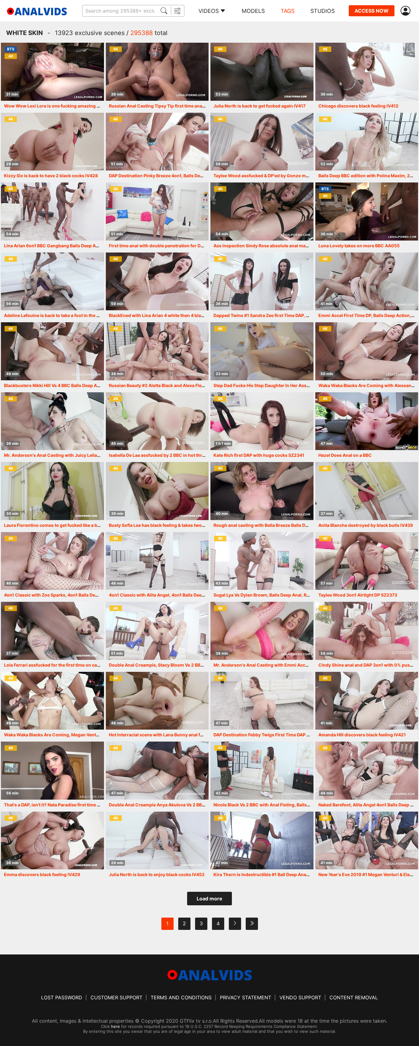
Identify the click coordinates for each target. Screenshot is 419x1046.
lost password (61, 997)
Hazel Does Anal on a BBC (345, 455)
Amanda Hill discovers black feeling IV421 (362, 734)
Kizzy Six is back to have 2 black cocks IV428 (51, 175)
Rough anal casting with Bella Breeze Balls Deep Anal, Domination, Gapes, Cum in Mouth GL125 (312, 525)
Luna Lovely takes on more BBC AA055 (359, 245)
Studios (322, 11)
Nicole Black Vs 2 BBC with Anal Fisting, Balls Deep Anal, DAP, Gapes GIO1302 (294, 804)
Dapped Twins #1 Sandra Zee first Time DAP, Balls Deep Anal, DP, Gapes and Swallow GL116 (307, 315)
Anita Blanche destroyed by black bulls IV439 (365, 525)
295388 (141, 33)
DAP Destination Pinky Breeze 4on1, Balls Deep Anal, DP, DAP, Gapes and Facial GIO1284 (200, 175)
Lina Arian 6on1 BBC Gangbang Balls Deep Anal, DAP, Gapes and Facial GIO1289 (87, 245)
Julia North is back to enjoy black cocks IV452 (157, 874)
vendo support (300, 997)
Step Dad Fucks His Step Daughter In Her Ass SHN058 (269, 385)
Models (253, 11)
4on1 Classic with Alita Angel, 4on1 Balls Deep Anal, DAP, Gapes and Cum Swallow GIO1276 (203, 594)
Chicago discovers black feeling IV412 (358, 105)
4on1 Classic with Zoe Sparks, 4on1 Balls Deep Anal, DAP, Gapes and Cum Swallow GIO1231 (99, 594)
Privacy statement (245, 997)
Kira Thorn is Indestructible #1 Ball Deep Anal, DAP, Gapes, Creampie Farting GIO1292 (302, 874)
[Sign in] (407, 11)
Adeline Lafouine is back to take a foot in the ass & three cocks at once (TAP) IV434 (89, 315)
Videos (208, 11)
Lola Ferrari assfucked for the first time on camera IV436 (62, 665)
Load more (209, 898)
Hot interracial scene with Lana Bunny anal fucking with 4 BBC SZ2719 (182, 734)
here (115, 1026)
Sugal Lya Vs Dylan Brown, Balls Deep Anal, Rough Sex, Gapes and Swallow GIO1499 (301, 594)
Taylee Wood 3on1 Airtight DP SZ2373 (357, 594)
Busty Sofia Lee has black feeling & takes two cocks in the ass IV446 (179, 525)
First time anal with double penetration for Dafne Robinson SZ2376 (178, 245)
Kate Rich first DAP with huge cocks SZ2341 (258, 455)
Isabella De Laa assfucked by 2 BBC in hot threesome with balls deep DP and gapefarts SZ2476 (207, 455)
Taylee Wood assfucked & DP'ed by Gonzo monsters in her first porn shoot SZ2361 (299, 175)
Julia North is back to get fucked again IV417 (259, 105)
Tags (287, 11)
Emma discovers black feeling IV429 (42, 874)
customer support (116, 997)
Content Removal (353, 997)
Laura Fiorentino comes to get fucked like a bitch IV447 (61, 525)
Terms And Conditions (181, 997)
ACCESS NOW (372, 11)
